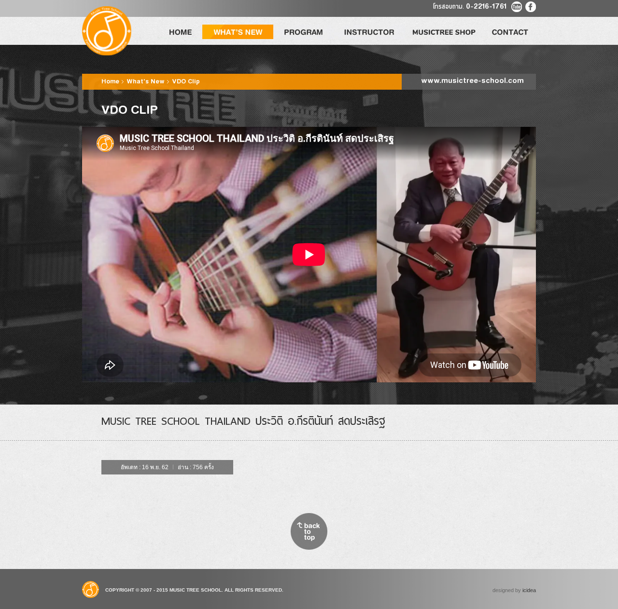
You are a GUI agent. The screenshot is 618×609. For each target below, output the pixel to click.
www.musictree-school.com (472, 81)
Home (111, 82)
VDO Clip (186, 82)
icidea (529, 590)
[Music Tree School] (106, 30)
